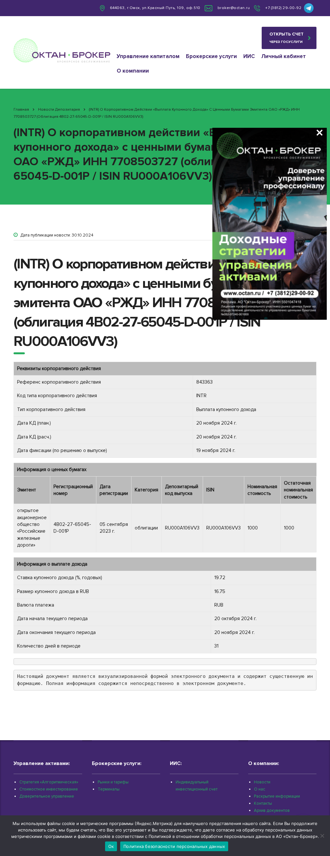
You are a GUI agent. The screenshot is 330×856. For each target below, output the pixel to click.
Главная (21, 109)
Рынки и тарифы (113, 782)
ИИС (249, 56)
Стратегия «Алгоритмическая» (48, 782)
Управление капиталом (148, 56)
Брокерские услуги (211, 56)
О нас (259, 789)
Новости (262, 782)
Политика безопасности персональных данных (174, 846)
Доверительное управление (46, 796)
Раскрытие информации (277, 796)
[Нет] (322, 835)
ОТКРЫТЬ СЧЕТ (286, 37)
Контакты (263, 803)
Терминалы (109, 789)
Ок (111, 846)
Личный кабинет (283, 56)
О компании (133, 70)
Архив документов (272, 810)
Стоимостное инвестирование (48, 789)
